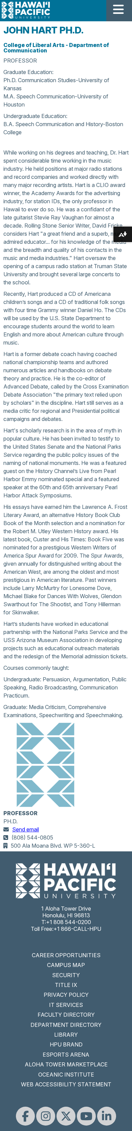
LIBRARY (66, 1034)
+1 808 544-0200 (68, 922)
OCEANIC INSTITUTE (66, 1074)
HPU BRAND (66, 1044)
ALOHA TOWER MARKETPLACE (66, 1064)
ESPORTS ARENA (66, 1054)
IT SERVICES (66, 1005)
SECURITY (66, 975)
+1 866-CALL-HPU (77, 928)
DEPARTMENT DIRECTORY (66, 1024)
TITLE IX (66, 985)
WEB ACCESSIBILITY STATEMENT (66, 1084)
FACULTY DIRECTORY (66, 1014)
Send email (25, 829)
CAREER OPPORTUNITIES (66, 955)
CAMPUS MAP (66, 965)
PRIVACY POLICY (66, 994)
